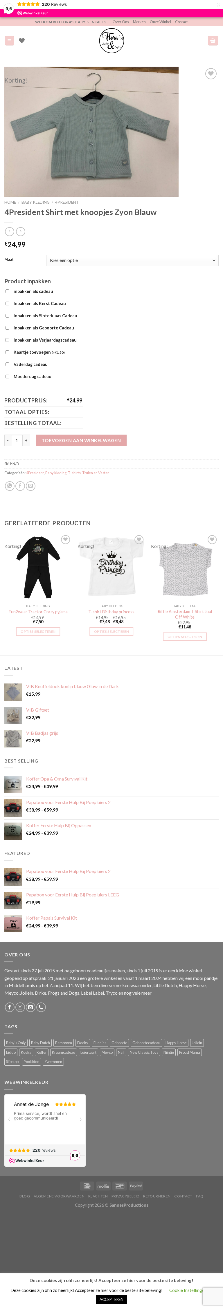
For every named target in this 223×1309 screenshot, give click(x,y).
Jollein (197, 1042)
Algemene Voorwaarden (59, 1196)
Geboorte (119, 1042)
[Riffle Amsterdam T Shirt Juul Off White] (185, 567)
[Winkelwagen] (213, 40)
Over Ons (121, 21)
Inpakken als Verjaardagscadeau (45, 340)
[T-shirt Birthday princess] (111, 567)
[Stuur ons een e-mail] (30, 1007)
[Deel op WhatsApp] (10, 486)
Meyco (107, 1052)
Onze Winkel (160, 21)
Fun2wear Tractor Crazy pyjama (38, 611)
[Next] (218, 594)
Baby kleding (35, 202)
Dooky (82, 1042)
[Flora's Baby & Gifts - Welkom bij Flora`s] (111, 40)
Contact (181, 21)
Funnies (99, 1042)
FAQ (200, 1196)
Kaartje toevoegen (39, 352)
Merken (139, 21)
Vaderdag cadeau (31, 364)
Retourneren (157, 1196)
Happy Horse (176, 1042)
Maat (9, 260)
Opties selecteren (38, 631)
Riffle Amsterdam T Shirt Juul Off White (185, 614)
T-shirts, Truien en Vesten (88, 473)
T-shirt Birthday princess (111, 611)
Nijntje (168, 1052)
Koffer (42, 1052)
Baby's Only (16, 1042)
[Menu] (10, 40)
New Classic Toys (144, 1052)
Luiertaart (88, 1052)
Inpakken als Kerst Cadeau (40, 303)
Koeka (26, 1052)
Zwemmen (53, 1061)
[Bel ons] (41, 1007)
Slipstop (12, 1061)
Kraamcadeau (63, 1052)
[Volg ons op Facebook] (10, 1007)
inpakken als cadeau (33, 291)
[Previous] (4, 594)
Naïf (121, 1052)
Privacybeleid (126, 1196)
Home (10, 202)
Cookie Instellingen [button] (188, 1290)
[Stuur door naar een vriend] (30, 486)
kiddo (11, 1052)
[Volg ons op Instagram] (20, 1007)
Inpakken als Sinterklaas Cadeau (45, 315)
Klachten (98, 1196)
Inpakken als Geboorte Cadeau (44, 327)
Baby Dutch (40, 1042)
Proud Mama (189, 1052)
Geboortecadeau (146, 1042)
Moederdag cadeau (32, 376)
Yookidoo (31, 1061)
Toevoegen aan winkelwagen (81, 440)
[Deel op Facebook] (20, 486)
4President (67, 202)
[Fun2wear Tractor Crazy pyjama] (38, 567)
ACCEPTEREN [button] (111, 1299)
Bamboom (63, 1042)
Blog (24, 1196)
